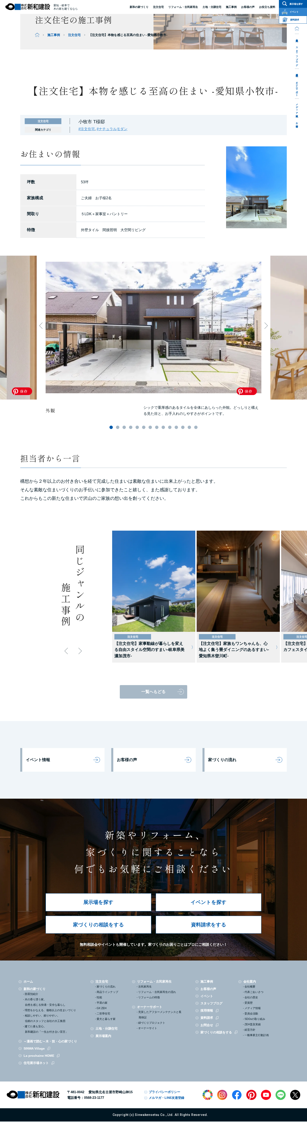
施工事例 (53, 35)
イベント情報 (38, 759)
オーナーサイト (147, 1028)
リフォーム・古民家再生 (183, 7)
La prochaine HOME (39, 1055)
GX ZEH (102, 1008)
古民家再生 (145, 986)
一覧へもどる (153, 691)
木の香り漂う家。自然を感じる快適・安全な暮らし (45, 1002)
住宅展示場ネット (36, 1063)
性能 (99, 997)
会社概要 (250, 986)
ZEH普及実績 (253, 1024)
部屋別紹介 (31, 994)
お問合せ (297, 124)
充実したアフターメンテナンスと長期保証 (159, 1014)
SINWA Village (34, 1048)
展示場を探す (98, 902)
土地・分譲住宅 (211, 7)
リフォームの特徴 (149, 997)
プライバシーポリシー (164, 1092)
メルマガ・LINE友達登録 (166, 1097)
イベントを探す (209, 902)
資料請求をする (208, 924)
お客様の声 (127, 759)
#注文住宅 (86, 129)
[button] (111, 427)
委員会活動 (251, 1013)
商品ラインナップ (107, 992)
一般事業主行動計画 (257, 1035)
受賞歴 (249, 1002)
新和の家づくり (139, 7)
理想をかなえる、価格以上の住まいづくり (50, 1010)
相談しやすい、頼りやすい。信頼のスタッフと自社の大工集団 (45, 1018)
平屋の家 (102, 1002)
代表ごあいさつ (254, 992)
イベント (206, 996)
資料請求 (206, 1017)
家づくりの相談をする (98, 924)
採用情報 (297, 72)
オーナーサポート (297, 87)
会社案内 (297, 37)
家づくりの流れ (222, 759)
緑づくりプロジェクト (151, 1022)
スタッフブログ (297, 55)
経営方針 (250, 1029)
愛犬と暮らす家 (106, 1019)
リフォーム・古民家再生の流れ (157, 992)
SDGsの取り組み (255, 1019)
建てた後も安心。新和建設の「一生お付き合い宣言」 (46, 1029)
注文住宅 (158, 7)
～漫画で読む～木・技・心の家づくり (50, 1041)
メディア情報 (297, 108)
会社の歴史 (251, 997)
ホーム (28, 981)
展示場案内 (103, 1036)
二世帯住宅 (103, 1013)
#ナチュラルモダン (112, 129)
